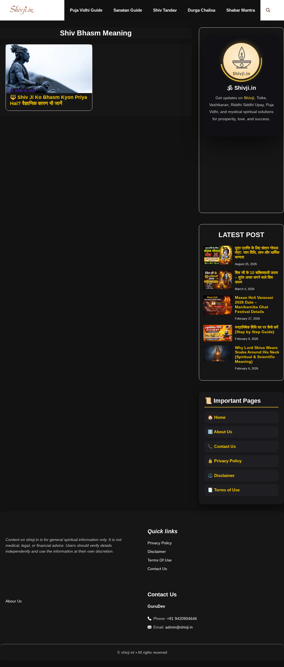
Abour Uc (14, 601)
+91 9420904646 (182, 618)
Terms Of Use (160, 560)
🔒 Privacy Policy (225, 460)
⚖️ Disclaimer (221, 475)
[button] (268, 10)
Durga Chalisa (201, 10)
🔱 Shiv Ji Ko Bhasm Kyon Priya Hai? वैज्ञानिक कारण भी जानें (48, 100)
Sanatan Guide (127, 10)
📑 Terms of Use (224, 490)
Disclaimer (157, 551)
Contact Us (157, 568)
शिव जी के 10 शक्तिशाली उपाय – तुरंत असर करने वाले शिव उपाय (256, 277)
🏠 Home (216, 417)
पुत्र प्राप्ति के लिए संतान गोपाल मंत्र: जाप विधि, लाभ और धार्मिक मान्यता (257, 253)
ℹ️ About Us (220, 431)
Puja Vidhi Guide (86, 10)
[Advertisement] (241, 171)
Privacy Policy (160, 543)
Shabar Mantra (240, 10)
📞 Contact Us (222, 446)
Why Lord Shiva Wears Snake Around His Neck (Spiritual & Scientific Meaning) (257, 354)
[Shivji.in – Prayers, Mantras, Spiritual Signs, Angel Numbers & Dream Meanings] (22, 10)
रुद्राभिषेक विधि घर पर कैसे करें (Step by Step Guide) (256, 329)
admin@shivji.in (179, 627)
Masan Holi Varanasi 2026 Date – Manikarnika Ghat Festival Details (254, 304)
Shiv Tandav (165, 10)
